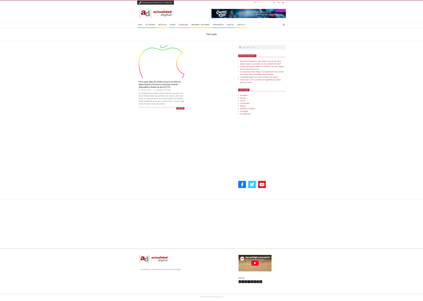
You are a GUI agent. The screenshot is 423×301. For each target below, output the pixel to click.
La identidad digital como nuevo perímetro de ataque (259, 77)
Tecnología (244, 111)
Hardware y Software (163, 90)
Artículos (243, 98)
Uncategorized (245, 114)
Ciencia (242, 101)
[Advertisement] (254, 139)
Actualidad (243, 95)
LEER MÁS (180, 108)
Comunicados (245, 103)
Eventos (243, 106)
